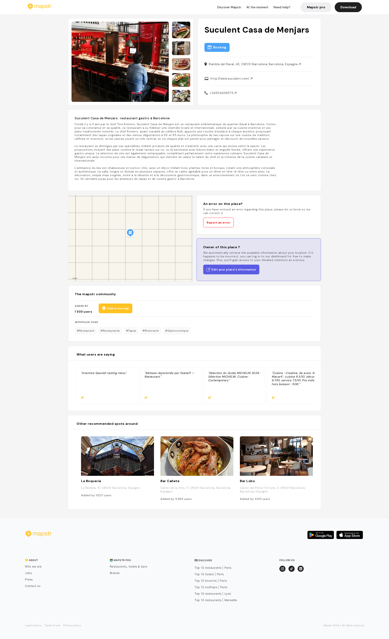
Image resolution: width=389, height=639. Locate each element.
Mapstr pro (316, 7)
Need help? (282, 7)
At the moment (257, 7)
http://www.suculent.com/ (230, 79)
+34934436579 (222, 93)
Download (348, 7)
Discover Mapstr (229, 7)
